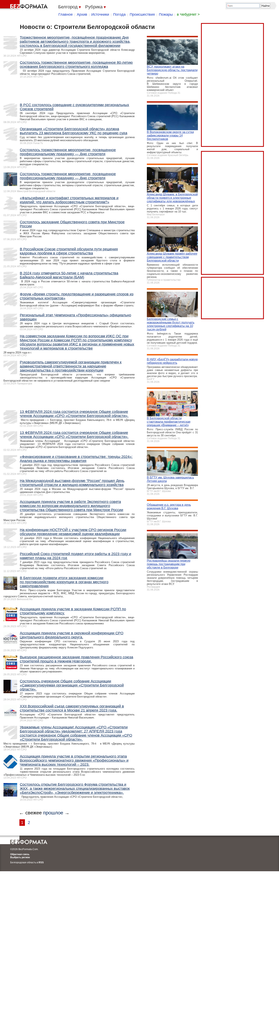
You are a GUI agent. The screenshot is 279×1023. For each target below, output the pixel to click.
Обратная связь (19, 854)
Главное (65, 14)
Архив (82, 14)
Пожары (166, 14)
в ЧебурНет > (188, 14)
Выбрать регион (20, 857)
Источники (100, 14)
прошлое (53, 812)
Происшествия (142, 14)
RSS (41, 862)
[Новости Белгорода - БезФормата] (24, 5)
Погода (119, 14)
